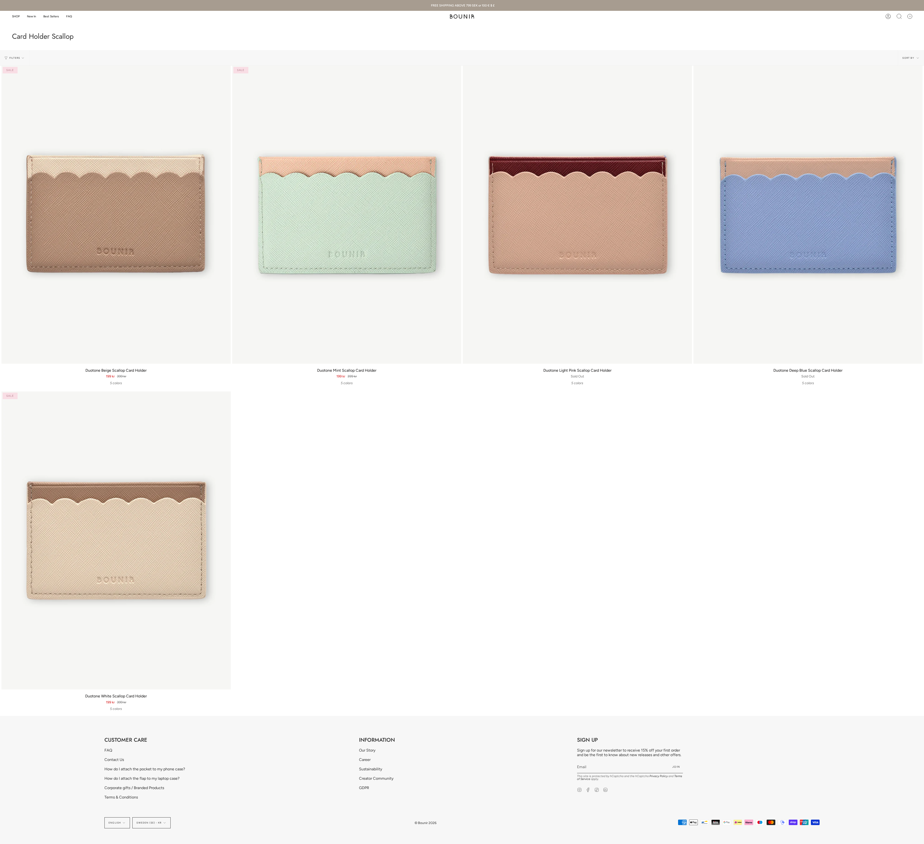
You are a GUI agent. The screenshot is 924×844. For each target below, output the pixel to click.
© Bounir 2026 (425, 823)
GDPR (364, 788)
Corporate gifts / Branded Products (134, 788)
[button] (15, 16)
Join (676, 766)
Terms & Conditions (121, 797)
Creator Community (376, 778)
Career (365, 759)
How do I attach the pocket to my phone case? (144, 769)
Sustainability (370, 769)
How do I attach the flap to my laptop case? (142, 778)
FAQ (108, 750)
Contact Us (114, 759)
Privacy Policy (658, 776)
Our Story (367, 750)
